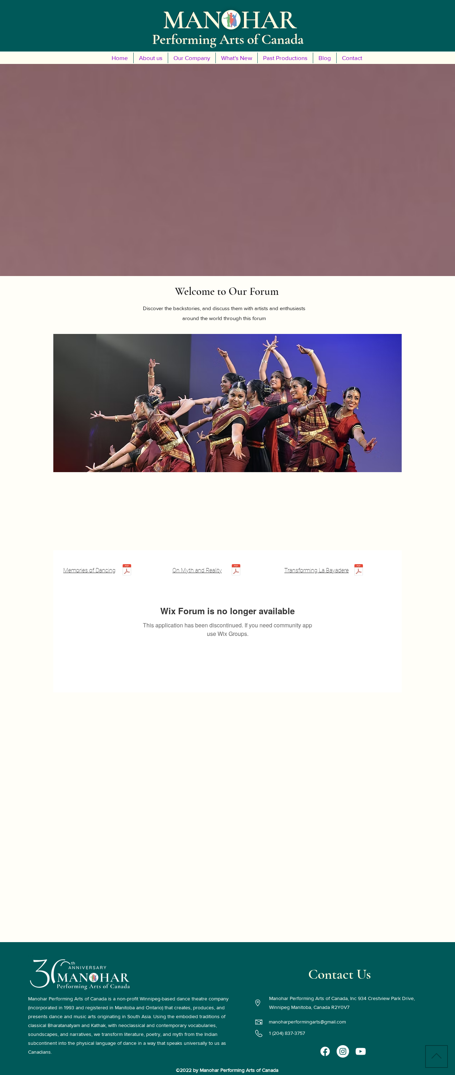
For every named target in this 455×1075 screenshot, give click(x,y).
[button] (151, 58)
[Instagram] (343, 1051)
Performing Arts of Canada (228, 39)
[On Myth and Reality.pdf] (236, 570)
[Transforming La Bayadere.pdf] (359, 570)
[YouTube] (360, 1051)
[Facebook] (325, 1051)
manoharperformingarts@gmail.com (307, 1022)
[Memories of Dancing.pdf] (127, 570)
